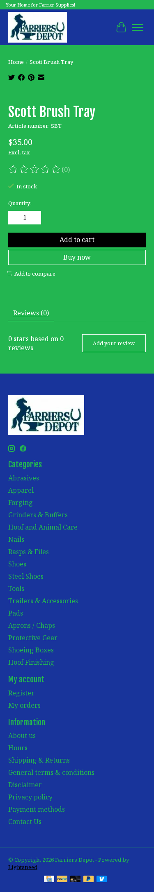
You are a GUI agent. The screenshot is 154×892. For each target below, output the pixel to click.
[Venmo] (102, 880)
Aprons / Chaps (31, 625)
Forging (20, 502)
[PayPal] (62, 880)
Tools (16, 588)
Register (21, 692)
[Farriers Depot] (37, 27)
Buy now (77, 257)
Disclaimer (25, 784)
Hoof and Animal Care (43, 527)
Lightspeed (22, 867)
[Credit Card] (49, 880)
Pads (15, 613)
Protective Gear (32, 637)
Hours (18, 747)
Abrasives (23, 477)
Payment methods (36, 809)
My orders (24, 705)
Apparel (21, 490)
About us (22, 735)
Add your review (114, 343)
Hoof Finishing (31, 662)
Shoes (17, 563)
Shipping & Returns (39, 760)
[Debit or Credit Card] (75, 880)
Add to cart (77, 239)
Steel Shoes (26, 576)
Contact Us (24, 821)
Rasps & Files (28, 551)
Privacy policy (30, 796)
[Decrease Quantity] (16, 218)
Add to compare (34, 273)
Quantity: (20, 203)
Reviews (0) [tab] (31, 312)
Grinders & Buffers (38, 514)
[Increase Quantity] (33, 218)
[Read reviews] (35, 169)
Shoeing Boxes (31, 649)
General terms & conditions (51, 772)
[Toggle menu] (137, 27)
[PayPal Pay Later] (88, 880)
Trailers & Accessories (43, 600)
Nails (16, 539)
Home (16, 62)
